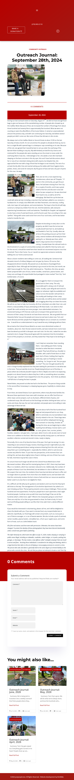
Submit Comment (55, 635)
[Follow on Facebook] (57, 31)
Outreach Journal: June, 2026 (21, 689)
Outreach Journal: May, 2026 (52, 689)
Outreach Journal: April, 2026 (21, 739)
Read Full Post (14, 705)
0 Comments (37, 106)
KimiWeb (60, 777)
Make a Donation (15, 29)
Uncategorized (26, 669)
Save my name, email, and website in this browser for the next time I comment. (37, 631)
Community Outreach (37, 49)
